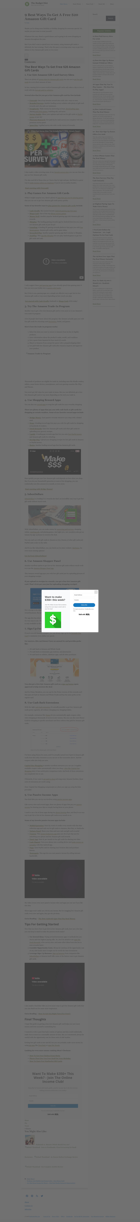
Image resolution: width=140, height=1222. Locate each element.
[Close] (96, 592)
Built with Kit (84, 614)
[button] (56, 620)
